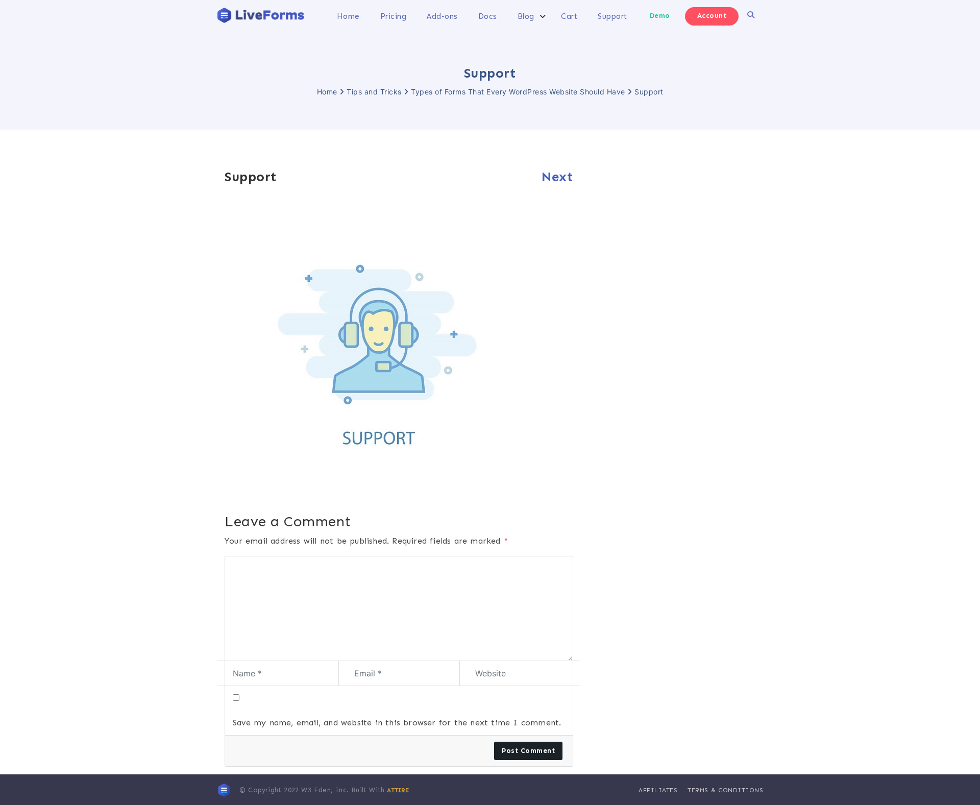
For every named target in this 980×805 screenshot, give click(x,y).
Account (712, 15)
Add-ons (442, 16)
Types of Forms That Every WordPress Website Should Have (518, 91)
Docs (487, 16)
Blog (526, 16)
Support (612, 16)
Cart (569, 16)
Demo (660, 15)
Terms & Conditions (725, 790)
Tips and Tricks (374, 91)
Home (348, 16)
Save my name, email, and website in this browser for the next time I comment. (397, 722)
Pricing (393, 16)
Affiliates (658, 790)
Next (557, 177)
